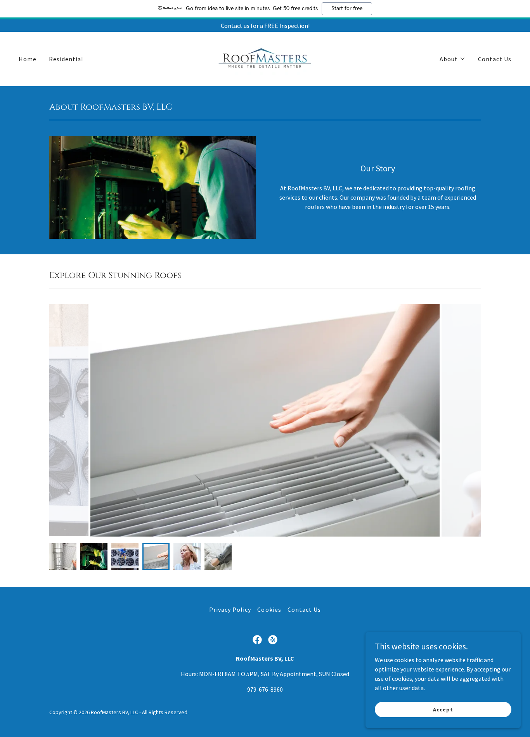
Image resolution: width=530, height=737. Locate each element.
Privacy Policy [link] (230, 609)
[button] (453, 59)
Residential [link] (66, 59)
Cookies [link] (269, 609)
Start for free (346, 8)
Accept (443, 709)
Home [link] (27, 59)
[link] (265, 58)
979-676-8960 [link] (265, 689)
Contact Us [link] (494, 59)
